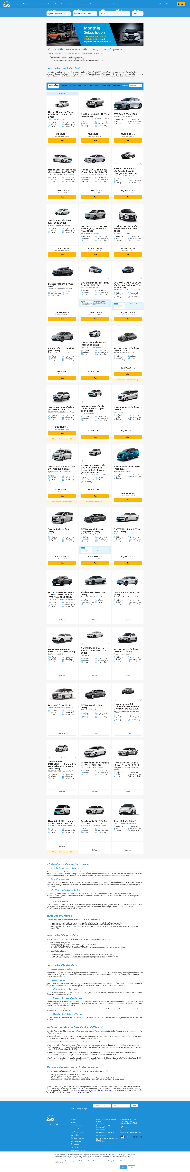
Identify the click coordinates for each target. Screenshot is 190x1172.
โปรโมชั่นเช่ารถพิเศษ (77, 1138)
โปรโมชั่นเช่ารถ (94, 4)
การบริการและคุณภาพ (77, 1132)
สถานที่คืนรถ (78, 10)
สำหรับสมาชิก (79, 4)
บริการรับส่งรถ (47, 4)
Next (141, 164)
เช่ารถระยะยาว (37, 4)
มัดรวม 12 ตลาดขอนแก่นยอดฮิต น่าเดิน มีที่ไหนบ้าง (107, 1139)
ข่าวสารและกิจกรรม (112, 4)
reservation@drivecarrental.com (130, 1132)
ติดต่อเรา (102, 4)
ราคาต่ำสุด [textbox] (133, 85)
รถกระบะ (97, 85)
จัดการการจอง (170, 4)
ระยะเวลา (136, 10)
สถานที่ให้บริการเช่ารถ (26, 4)
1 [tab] (127, 165)
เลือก (62, 140)
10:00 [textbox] (118, 14)
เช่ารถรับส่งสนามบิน (57, 4)
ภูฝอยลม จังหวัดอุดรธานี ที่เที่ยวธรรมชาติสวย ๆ (105, 1133)
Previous (115, 164)
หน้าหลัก (73, 1120)
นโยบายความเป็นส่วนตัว (78, 1150)
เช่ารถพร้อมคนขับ (69, 4)
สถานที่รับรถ (52, 10)
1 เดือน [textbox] (135, 14)
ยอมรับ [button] (123, 1167)
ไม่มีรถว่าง (62, 620)
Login (180, 4)
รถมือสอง (86, 4)
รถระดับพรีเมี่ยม (116, 85)
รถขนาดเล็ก (64, 85)
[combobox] (122, 13)
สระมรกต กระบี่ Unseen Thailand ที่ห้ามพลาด (106, 1120)
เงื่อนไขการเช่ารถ (76, 1147)
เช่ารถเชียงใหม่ (105, 1090)
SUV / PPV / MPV (83, 85)
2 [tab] (130, 165)
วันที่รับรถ (103, 10)
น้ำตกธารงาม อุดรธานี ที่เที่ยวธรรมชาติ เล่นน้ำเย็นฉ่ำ (107, 1127)
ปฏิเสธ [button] (131, 1167)
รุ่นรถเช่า (16, 4)
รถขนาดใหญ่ (72, 85)
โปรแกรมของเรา (76, 1144)
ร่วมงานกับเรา (75, 1135)
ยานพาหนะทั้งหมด (53, 85)
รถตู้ (91, 85)
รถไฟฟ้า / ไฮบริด (105, 85)
